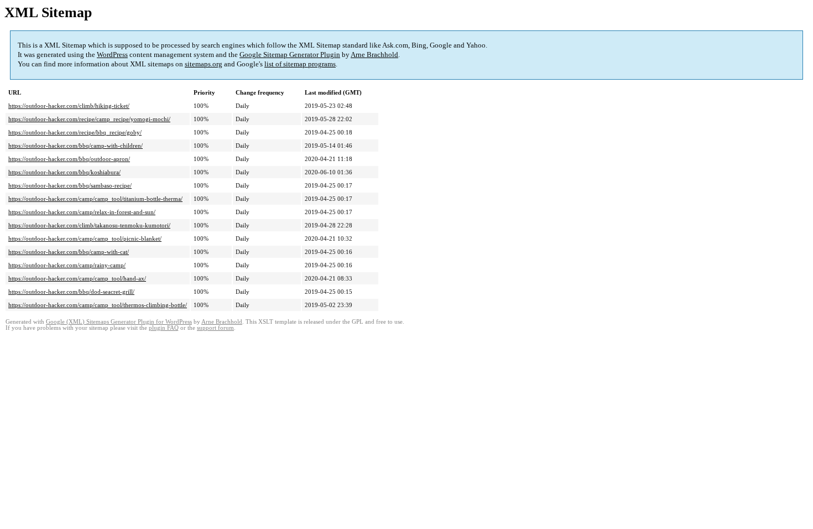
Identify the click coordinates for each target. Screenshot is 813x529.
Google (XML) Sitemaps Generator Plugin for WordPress (119, 322)
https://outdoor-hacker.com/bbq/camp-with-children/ (75, 145)
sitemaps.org (203, 64)
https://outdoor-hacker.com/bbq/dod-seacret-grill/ (71, 291)
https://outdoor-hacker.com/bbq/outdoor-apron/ (69, 158)
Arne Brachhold (374, 54)
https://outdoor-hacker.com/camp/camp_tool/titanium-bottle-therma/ (95, 198)
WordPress (112, 54)
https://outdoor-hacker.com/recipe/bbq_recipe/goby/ (75, 132)
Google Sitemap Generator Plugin (289, 54)
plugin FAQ (164, 328)
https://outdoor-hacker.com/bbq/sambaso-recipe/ (70, 185)
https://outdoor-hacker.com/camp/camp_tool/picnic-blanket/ (84, 238)
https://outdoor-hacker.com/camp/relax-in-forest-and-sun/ (81, 212)
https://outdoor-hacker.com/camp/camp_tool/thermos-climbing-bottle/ (97, 305)
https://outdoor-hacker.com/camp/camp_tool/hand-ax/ (77, 278)
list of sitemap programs (300, 64)
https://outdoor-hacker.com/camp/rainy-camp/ (67, 265)
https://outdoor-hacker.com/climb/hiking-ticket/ (68, 105)
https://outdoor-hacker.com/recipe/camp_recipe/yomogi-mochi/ (89, 119)
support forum (215, 328)
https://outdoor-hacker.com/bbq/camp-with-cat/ (68, 251)
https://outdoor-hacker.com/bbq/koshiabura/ (64, 172)
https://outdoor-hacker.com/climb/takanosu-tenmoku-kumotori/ (89, 225)
